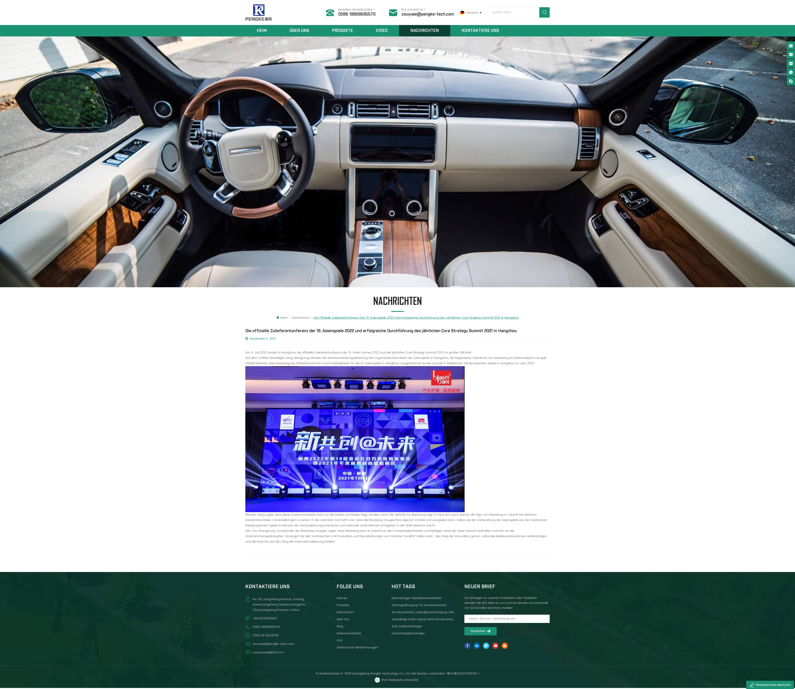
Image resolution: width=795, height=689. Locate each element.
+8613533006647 (265, 618)
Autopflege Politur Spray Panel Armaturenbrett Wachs (423, 619)
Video (382, 30)
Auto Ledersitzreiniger (406, 626)
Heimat (342, 598)
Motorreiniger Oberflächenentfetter (416, 598)
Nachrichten (424, 30)
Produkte (342, 30)
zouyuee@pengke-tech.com (427, 14)
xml (339, 640)
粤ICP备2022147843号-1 (463, 673)
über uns (299, 30)
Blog (340, 626)
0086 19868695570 (357, 14)
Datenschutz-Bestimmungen (357, 647)
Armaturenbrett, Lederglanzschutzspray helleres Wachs (423, 612)
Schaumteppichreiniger (408, 633)
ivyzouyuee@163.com (268, 652)
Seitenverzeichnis (349, 633)
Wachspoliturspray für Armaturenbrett (418, 605)
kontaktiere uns (480, 30)
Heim (262, 30)
